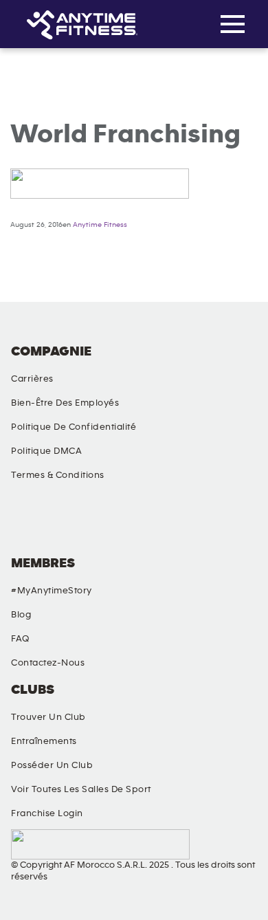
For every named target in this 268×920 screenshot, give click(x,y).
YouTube (167, 523)
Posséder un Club (52, 765)
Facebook (24, 523)
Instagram (95, 523)
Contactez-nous (48, 663)
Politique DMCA (46, 451)
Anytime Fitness (100, 224)
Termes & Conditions (57, 475)
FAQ (20, 639)
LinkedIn (238, 523)
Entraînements (44, 741)
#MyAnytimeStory (51, 590)
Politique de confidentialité (73, 427)
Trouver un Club (48, 717)
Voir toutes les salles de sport (81, 789)
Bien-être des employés (65, 403)
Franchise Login (47, 813)
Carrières (32, 379)
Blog (21, 615)
